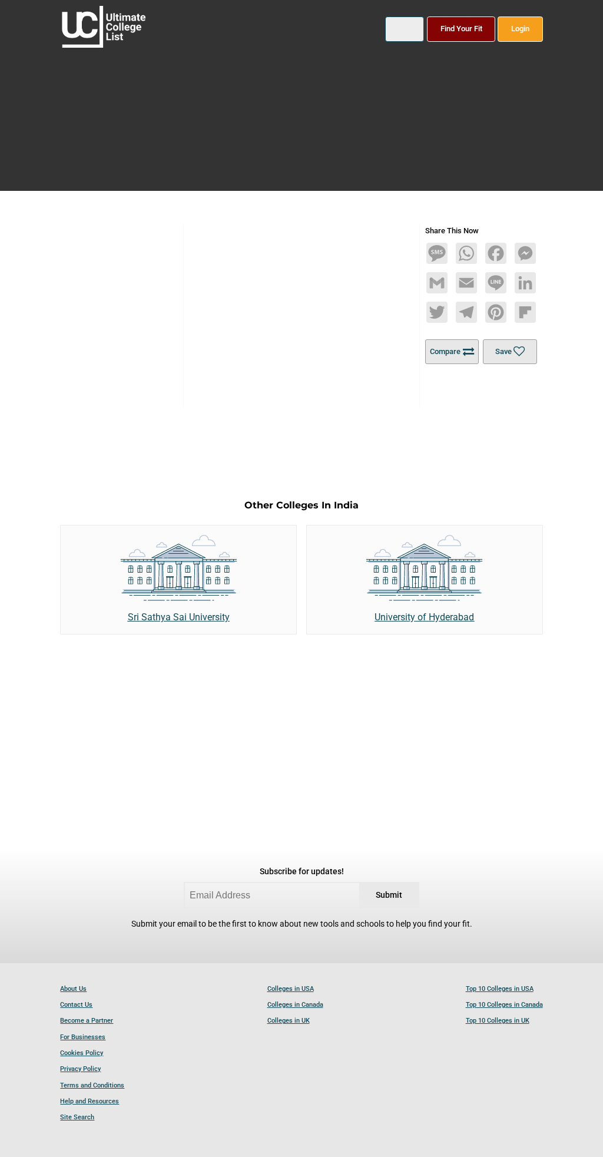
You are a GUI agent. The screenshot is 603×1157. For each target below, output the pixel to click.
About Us (73, 989)
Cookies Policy (81, 1053)
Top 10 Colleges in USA (500, 989)
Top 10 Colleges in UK (497, 1020)
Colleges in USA (290, 989)
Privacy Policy (80, 1069)
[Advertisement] (301, 306)
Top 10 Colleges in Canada (504, 1005)
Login (520, 28)
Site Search (77, 1117)
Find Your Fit (461, 28)
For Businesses (82, 1037)
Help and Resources (89, 1101)
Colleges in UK (288, 1020)
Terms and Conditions (92, 1085)
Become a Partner (86, 1020)
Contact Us (76, 1005)
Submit (389, 895)
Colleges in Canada (295, 1005)
